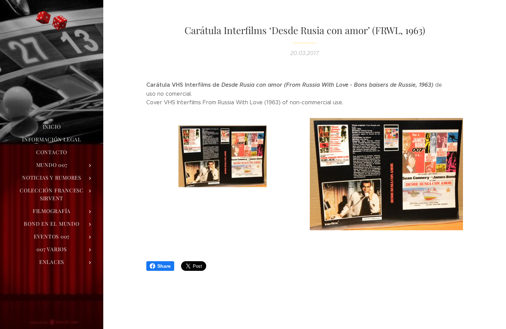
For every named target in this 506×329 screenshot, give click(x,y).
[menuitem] (51, 127)
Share (164, 266)
